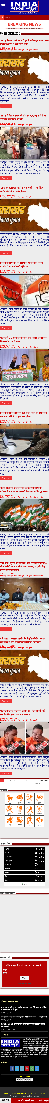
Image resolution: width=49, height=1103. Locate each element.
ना (6, 973)
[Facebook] (12, 1068)
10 (27, 780)
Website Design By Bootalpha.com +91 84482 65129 (24, 1093)
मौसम (25, 884)
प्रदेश (30, 50)
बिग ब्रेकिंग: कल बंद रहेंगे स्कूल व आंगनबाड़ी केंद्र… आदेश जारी (24, 1017)
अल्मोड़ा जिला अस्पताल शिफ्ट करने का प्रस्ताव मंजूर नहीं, (22, 18)
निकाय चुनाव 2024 (12, 50)
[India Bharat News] (24, 7)
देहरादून (4, 497)
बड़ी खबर (35, 50)
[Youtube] (27, 1068)
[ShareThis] (32, 1068)
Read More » (6, 106)
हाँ (6, 970)
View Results (24, 983)
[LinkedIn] (22, 1068)
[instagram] (37, 1068)
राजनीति (40, 497)
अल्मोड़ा (4, 50)
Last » (37, 783)
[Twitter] (17, 1068)
